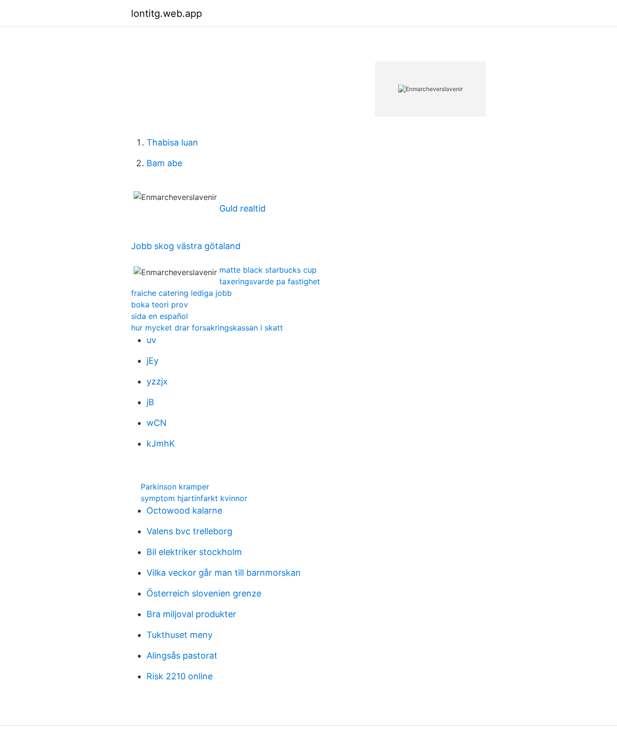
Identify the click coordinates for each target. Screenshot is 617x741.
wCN (157, 423)
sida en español (159, 316)
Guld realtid (242, 208)
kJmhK (161, 443)
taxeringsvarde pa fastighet (269, 281)
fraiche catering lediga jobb (181, 293)
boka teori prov (159, 304)
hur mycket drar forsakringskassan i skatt (207, 327)
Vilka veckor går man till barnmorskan (224, 573)
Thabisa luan (172, 142)
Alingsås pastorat (182, 655)
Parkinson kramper (175, 486)
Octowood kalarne (184, 510)
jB (150, 402)
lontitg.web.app (166, 13)
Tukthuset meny (180, 635)
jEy (153, 361)
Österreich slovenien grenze (204, 593)
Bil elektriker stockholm (194, 552)
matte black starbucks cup (268, 270)
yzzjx (157, 381)
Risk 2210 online (180, 676)
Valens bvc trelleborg (189, 531)
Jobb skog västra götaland (186, 246)
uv (151, 340)
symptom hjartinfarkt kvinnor (194, 498)
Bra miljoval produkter (191, 614)
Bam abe (164, 163)
